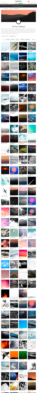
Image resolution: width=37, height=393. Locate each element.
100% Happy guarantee (32, 3)
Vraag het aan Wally (31, 390)
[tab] (7, 39)
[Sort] (3, 39)
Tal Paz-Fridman (16, 8)
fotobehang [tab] (5, 36)
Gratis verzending (5, 3)
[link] (28, 110)
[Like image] (8, 43)
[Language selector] (29, 1)
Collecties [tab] (12, 36)
